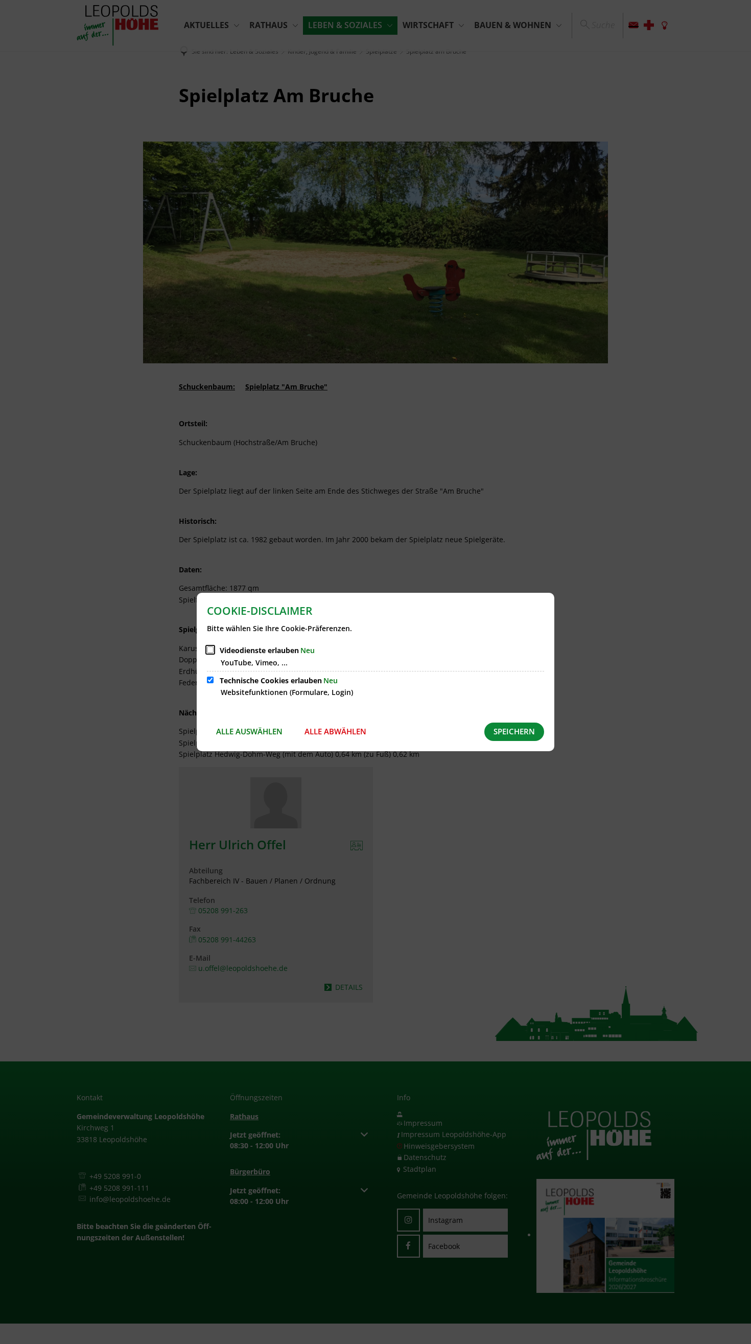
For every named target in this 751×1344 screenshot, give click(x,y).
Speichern (514, 731)
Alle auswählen (249, 731)
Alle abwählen (335, 731)
